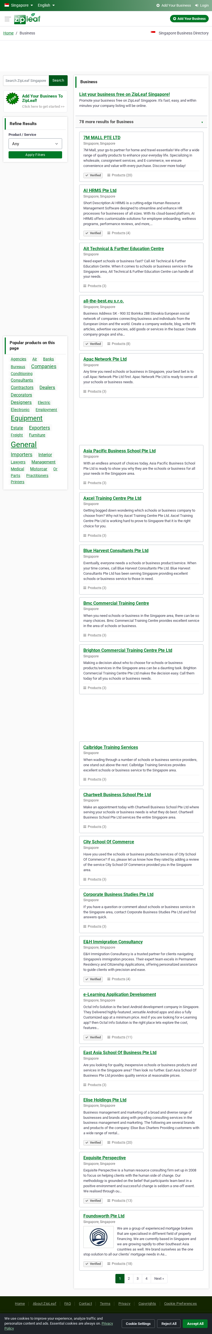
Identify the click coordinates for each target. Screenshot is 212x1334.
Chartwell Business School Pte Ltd (117, 794)
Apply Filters (35, 155)
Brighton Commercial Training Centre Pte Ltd (127, 650)
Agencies (18, 359)
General (24, 444)
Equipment (27, 418)
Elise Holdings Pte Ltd (104, 1100)
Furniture (37, 435)
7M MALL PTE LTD (101, 137)
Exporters (39, 428)
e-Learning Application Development (119, 994)
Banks (48, 359)
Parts (15, 475)
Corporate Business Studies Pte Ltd (118, 894)
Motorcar (38, 468)
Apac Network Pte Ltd (105, 359)
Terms (105, 1303)
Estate (17, 428)
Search (58, 80)
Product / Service (22, 135)
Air (34, 359)
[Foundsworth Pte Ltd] (100, 1238)
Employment (46, 409)
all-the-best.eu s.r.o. (103, 301)
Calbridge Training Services (110, 747)
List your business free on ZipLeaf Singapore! (124, 94)
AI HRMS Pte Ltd (99, 190)
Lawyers (18, 462)
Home (8, 33)
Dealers (47, 387)
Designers (21, 402)
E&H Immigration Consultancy (113, 941)
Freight (17, 435)
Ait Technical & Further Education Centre (123, 248)
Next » (159, 1278)
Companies (43, 366)
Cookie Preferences (180, 1303)
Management (43, 462)
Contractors (22, 387)
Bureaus (18, 366)
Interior (45, 454)
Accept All (195, 1324)
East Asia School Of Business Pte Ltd (120, 1052)
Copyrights (147, 1303)
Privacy (124, 1303)
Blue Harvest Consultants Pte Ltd (116, 550)
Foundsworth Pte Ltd (103, 1216)
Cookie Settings (138, 1324)
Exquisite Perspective (104, 1157)
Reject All (168, 1324)
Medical (17, 469)
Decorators (21, 395)
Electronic (20, 409)
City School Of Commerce (108, 841)
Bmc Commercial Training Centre (116, 603)
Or (55, 469)
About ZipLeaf (44, 1303)
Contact (85, 1303)
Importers (21, 454)
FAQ (67, 1303)
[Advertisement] (106, 55)
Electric (44, 402)
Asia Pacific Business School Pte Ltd (119, 450)
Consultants (22, 380)
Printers (17, 482)
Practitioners (37, 475)
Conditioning (22, 373)
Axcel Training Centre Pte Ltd (112, 498)
